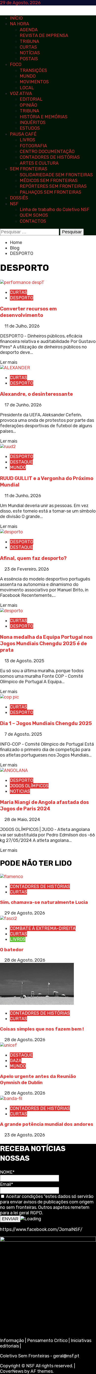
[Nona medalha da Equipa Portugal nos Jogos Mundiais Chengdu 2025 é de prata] (11, 610)
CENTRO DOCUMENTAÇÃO (47, 151)
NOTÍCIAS (30, 53)
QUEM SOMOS (34, 215)
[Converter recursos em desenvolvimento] (22, 282)
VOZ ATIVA (21, 93)
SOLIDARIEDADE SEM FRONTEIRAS (56, 175)
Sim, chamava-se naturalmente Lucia (44, 902)
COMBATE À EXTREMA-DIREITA (43, 928)
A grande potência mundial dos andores (46, 1124)
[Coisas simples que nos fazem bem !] (37, 1003)
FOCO (15, 64)
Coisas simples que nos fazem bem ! (42, 1029)
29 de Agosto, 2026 (24, 913)
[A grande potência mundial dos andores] (11, 1098)
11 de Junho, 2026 (22, 495)
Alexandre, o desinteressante (36, 394)
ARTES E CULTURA (39, 163)
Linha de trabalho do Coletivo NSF (54, 209)
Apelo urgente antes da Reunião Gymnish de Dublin (38, 1079)
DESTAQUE (21, 462)
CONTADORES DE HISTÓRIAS (50, 157)
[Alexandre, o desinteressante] (15, 367)
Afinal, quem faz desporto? (33, 558)
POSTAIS (29, 58)
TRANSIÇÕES (33, 70)
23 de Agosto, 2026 (24, 1135)
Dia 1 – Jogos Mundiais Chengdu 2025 (46, 723)
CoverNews (11, 1371)
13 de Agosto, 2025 (24, 661)
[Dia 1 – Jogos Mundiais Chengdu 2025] (9, 697)
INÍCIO (16, 18)
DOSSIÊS (19, 198)
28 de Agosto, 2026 (24, 960)
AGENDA (29, 29)
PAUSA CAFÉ (23, 134)
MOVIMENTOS (34, 82)
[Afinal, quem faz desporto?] (11, 532)
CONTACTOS (33, 221)
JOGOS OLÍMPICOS (29, 786)
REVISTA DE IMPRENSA (44, 35)
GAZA (15, 1060)
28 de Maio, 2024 (22, 819)
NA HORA (19, 24)
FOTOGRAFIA (33, 146)
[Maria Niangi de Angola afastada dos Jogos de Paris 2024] (14, 770)
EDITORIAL (31, 99)
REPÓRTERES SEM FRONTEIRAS (53, 186)
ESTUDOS (30, 128)
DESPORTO (21, 298)
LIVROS (27, 140)
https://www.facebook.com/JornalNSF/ (41, 1229)
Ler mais (8, 362)
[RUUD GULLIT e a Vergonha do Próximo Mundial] (8, 446)
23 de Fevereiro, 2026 (26, 569)
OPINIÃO (28, 105)
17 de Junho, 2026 (23, 405)
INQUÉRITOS (33, 122)
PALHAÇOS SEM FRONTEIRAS (50, 192)
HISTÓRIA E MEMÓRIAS (43, 117)
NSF (14, 204)
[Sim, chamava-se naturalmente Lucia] (11, 876)
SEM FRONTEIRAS (28, 169)
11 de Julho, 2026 (22, 326)
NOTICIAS (20, 791)
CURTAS (28, 47)
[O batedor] (8, 918)
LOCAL (27, 88)
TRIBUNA (29, 41)
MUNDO (28, 76)
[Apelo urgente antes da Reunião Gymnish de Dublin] (8, 1045)
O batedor (12, 949)
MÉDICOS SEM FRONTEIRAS (49, 180)
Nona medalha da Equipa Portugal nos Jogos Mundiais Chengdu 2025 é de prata (46, 643)
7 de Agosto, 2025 (23, 734)
